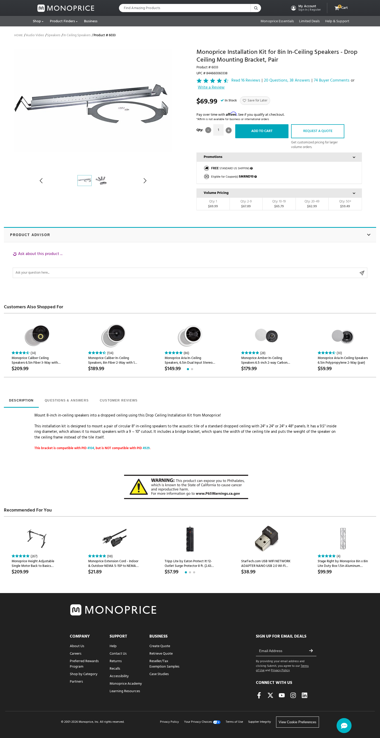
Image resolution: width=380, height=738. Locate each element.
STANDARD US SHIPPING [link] (230, 168)
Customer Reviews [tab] (119, 400)
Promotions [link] (213, 157)
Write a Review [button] (211, 87)
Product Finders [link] (62, 21)
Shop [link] (37, 21)
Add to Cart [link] (261, 131)
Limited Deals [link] (309, 21)
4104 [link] (90, 448)
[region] (190, 265)
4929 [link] (146, 448)
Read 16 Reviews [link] (245, 80)
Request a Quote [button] (317, 131)
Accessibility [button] (119, 676)
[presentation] (21, 401)
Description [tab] (21, 400)
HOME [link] (18, 35)
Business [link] (91, 21)
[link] (66, 8)
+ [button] (228, 130)
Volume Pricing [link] (216, 193)
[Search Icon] (255, 8)
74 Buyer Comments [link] (331, 80)
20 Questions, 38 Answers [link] (287, 80)
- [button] (208, 130)
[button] (305, 8)
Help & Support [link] (337, 21)
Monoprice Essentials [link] (277, 21)
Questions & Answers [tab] (67, 400)
